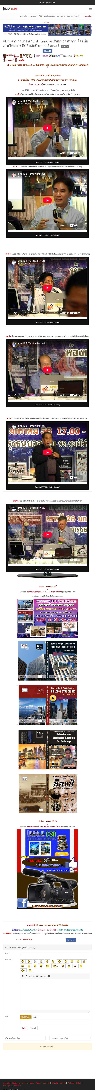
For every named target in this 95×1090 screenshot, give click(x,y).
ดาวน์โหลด (23, 1083)
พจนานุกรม (7, 1085)
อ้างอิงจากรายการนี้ (36, 84)
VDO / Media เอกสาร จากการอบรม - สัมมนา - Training (60, 16)
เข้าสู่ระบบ (42, 2)
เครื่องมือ (54, 1083)
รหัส (7, 1016)
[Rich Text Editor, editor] (55, 994)
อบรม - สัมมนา (35, 1083)
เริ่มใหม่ (33, 1028)
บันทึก (24, 1028)
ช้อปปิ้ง (14, 1083)
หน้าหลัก (23, 16)
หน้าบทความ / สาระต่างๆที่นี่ (46, 930)
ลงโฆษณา (47, 22)
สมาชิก (63, 1083)
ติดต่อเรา (17, 1085)
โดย (7, 953)
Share (46, 51)
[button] (22, 976)
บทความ (32, 16)
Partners (71, 1083)
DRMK (78, 1083)
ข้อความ (8, 959)
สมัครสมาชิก (51, 2)
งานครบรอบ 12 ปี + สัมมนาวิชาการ (44, 592)
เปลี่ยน (35, 1017)
